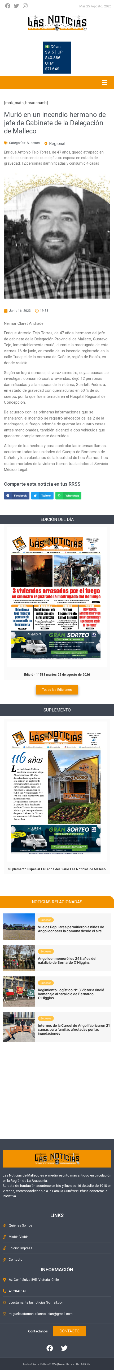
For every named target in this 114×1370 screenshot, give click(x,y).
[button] (16, 495)
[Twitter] (16, 6)
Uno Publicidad (83, 1364)
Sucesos (33, 143)
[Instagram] (25, 6)
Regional (57, 143)
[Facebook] (7, 6)
